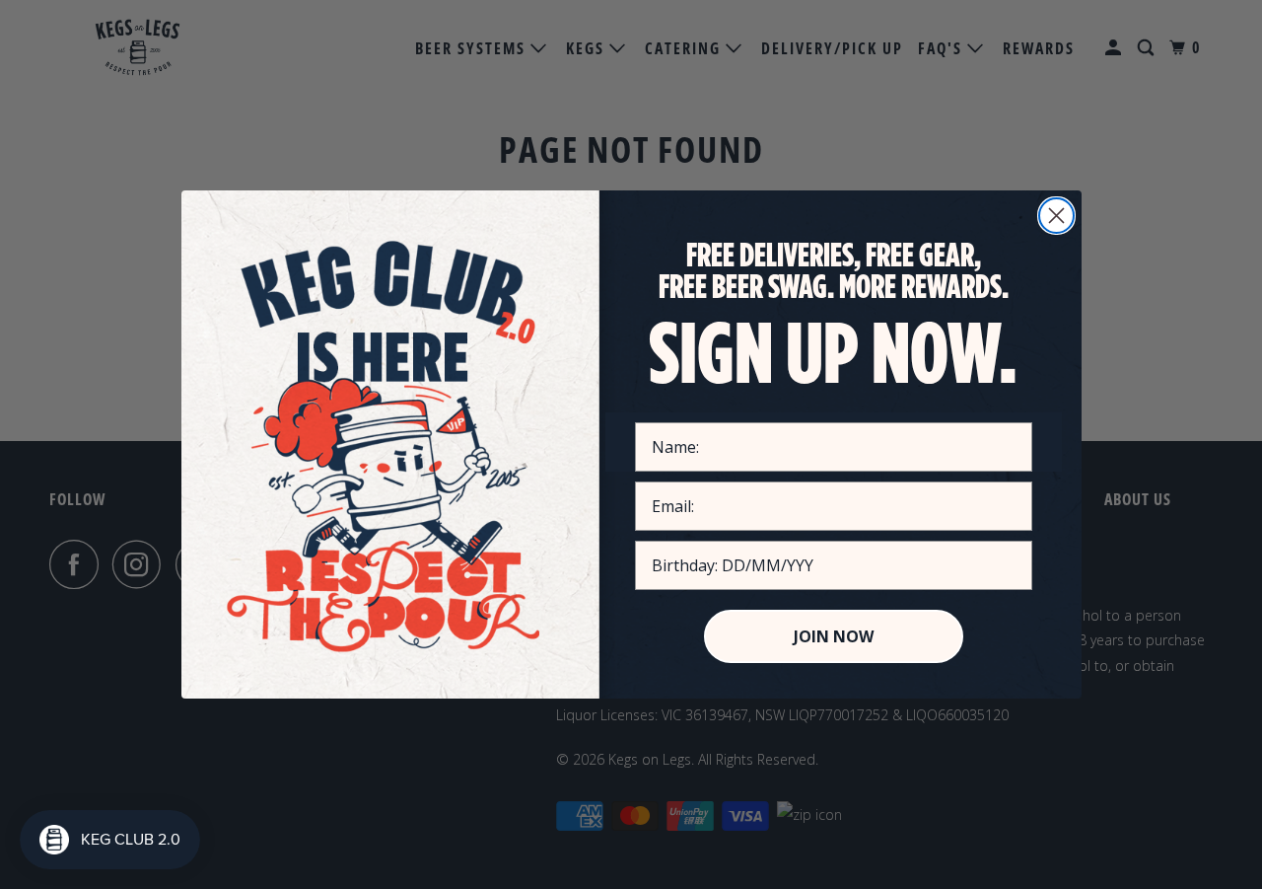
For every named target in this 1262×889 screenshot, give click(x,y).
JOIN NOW (834, 636)
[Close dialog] (1056, 215)
